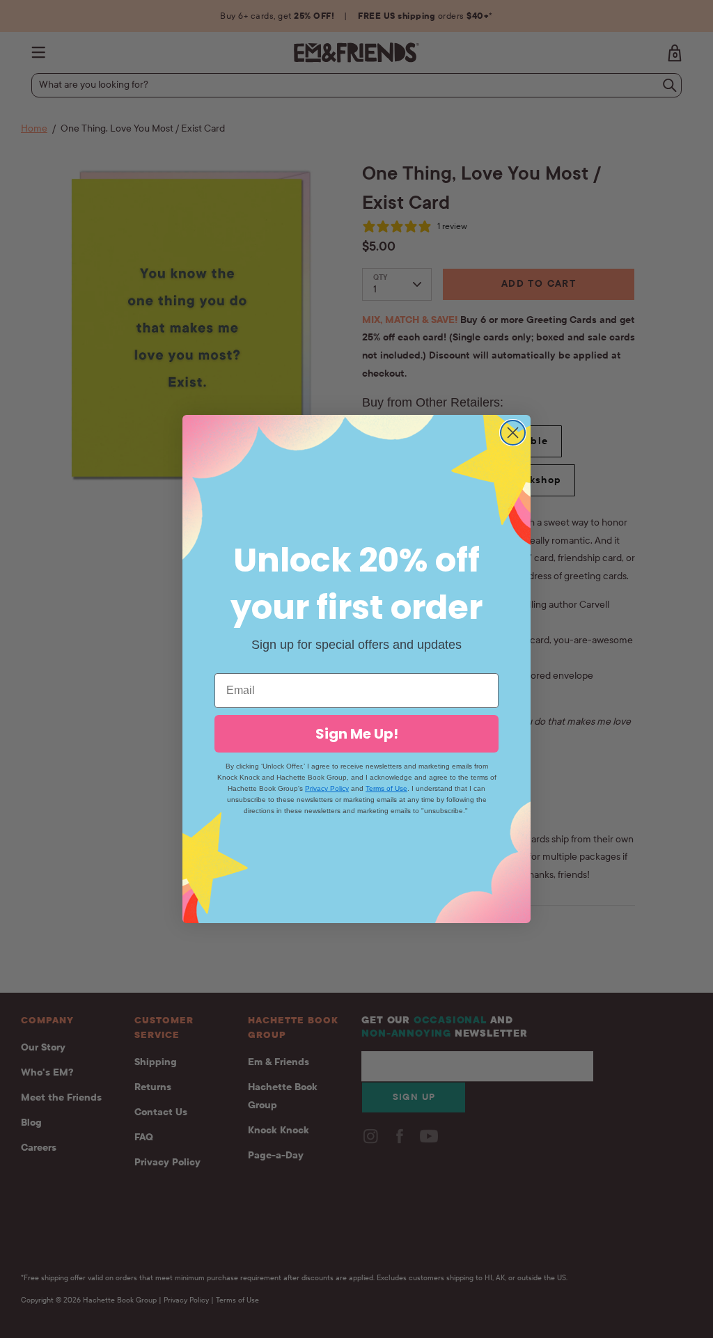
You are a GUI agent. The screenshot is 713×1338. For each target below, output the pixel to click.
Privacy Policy (327, 788)
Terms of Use (386, 788)
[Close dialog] (513, 432)
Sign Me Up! (356, 733)
